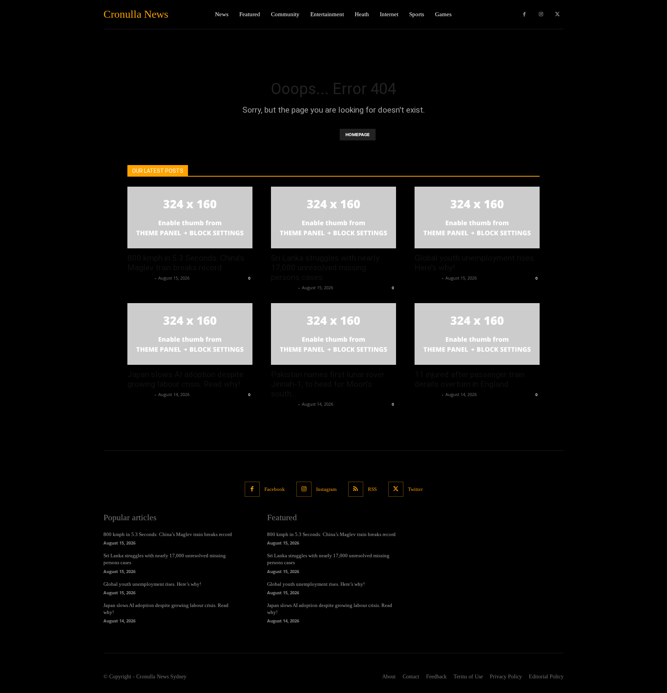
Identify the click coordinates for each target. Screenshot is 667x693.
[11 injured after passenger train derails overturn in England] (477, 334)
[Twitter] (557, 14)
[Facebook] (524, 14)
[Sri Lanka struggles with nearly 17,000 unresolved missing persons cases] (333, 217)
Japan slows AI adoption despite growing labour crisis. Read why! (185, 379)
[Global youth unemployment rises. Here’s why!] (477, 217)
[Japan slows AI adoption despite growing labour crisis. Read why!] (189, 334)
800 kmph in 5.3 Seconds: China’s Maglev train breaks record (185, 262)
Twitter (415, 489)
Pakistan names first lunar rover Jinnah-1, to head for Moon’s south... (327, 384)
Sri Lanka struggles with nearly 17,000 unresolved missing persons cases (325, 267)
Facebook (274, 489)
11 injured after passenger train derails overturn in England (470, 379)
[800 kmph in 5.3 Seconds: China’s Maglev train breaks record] (189, 217)
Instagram (326, 489)
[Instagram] (541, 14)
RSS (372, 489)
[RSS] (355, 489)
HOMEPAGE (357, 134)
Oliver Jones (140, 278)
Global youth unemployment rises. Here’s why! (152, 584)
